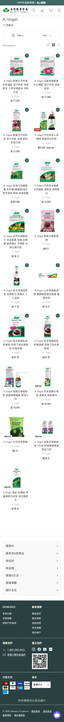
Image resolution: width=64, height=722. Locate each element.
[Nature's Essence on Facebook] (39, 649)
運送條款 (36, 618)
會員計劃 (7, 613)
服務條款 (7, 715)
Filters (20, 35)
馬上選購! (41, 2)
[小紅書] (51, 649)
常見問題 (36, 628)
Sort (45, 35)
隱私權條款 (19, 715)
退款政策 (36, 623)
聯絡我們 (36, 613)
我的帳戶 (36, 632)
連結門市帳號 (9, 623)
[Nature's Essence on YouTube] (44, 649)
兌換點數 (7, 618)
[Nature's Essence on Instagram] (33, 649)
